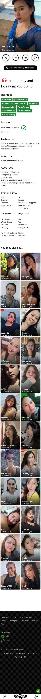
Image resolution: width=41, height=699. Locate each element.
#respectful (33, 103)
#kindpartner (20, 103)
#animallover (7, 103)
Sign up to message (22, 68)
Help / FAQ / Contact (9, 617)
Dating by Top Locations (19, 620)
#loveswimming (8, 111)
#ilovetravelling (8, 114)
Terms (21, 617)
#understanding (9, 107)
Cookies (4, 620)
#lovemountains (24, 111)
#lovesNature (23, 107)
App (2, 624)
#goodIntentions (20, 99)
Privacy (29, 617)
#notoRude (6, 99)
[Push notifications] (38, 691)
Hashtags (34, 620)
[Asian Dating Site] (20, 695)
